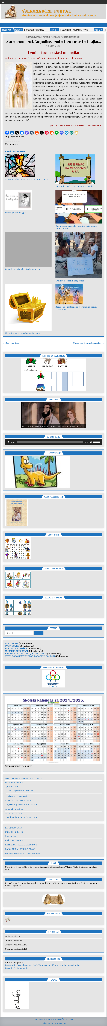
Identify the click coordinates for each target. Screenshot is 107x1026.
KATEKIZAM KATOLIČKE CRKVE (21, 845)
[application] (53, 442)
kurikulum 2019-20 (14, 782)
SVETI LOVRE (12, 646)
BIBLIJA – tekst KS (14, 832)
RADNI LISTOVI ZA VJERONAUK (53, 355)
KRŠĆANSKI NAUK (14, 840)
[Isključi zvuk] (91, 442)
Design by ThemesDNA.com (54, 1023)
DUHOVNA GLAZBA (53, 436)
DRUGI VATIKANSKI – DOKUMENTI (22, 853)
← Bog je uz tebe (11, 343)
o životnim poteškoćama (51, 37)
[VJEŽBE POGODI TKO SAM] (16, 525)
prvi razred (12, 786)
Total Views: (11, 945)
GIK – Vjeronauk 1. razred (20, 791)
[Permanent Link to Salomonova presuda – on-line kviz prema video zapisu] (78, 207)
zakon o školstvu (13, 813)
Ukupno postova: (13, 949)
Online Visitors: (13, 936)
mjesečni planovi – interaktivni (21, 804)
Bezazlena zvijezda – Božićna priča (22, 269)
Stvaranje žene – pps (15, 212)
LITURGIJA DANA (13, 828)
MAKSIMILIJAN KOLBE (17, 651)
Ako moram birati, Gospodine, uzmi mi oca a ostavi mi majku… (53, 41)
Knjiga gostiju (53, 958)
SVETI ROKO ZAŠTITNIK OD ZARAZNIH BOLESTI (30, 656)
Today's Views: (12, 940)
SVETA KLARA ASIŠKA (16, 648)
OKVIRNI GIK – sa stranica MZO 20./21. (24, 778)
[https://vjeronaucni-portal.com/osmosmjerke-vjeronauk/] (18, 558)
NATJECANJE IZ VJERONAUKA (53, 667)
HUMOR (53, 863)
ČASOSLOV (10, 836)
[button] (7, 133)
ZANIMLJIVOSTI (53, 879)
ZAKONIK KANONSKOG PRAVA (20, 849)
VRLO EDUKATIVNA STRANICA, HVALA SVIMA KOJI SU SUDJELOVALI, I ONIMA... (45, 965)
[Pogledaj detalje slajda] (53, 374)
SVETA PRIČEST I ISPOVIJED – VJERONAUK (26, 179)
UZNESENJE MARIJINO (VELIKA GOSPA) (26, 653)
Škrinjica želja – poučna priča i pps (22, 333)
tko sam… (53, 979)
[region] (53, 374)
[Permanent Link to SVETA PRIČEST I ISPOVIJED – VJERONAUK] (28, 165)
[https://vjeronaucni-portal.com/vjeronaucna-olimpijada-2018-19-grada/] (53, 678)
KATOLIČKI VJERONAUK (35, 37)
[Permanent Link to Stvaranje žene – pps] (28, 200)
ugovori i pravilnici (14, 809)
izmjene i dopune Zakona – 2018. (22, 817)
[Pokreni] (8, 442)
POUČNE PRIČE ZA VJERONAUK (70, 37)
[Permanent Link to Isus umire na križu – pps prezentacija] (78, 169)
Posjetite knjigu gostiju (16, 968)
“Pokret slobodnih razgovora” (70, 281)
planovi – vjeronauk (17, 796)
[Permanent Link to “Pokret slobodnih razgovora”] (78, 255)
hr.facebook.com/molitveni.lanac (88, 125)
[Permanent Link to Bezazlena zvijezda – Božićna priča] (28, 249)
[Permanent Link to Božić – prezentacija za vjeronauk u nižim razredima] (78, 294)
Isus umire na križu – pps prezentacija (74, 186)
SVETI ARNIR (11, 643)
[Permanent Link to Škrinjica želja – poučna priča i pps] (28, 307)
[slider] (97, 441)
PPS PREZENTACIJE (53, 453)
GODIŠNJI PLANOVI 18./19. (18, 800)
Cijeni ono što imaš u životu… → (88, 343)
